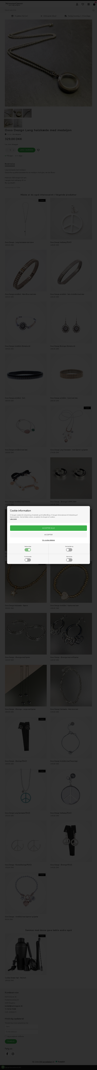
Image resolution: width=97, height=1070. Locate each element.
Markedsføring (69, 546)
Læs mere (13, 519)
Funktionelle (27, 556)
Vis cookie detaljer (48, 540)
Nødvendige (27, 546)
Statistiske (69, 556)
